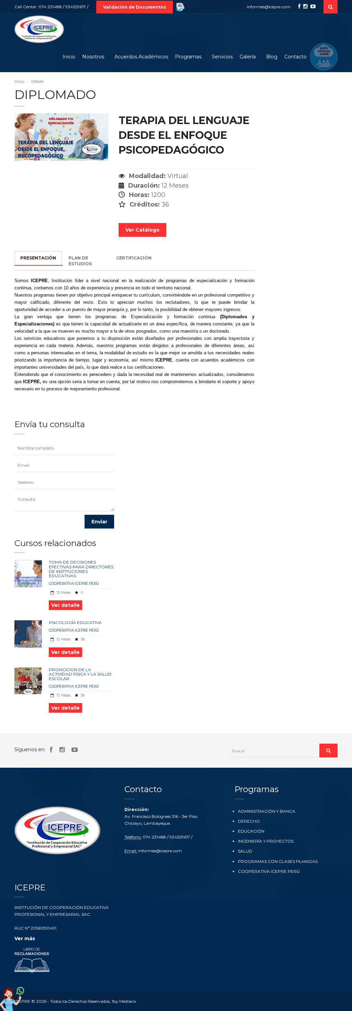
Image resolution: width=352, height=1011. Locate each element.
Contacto (295, 57)
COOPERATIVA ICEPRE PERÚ (74, 583)
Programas (188, 57)
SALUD (245, 851)
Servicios (222, 57)
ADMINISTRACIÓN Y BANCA (266, 811)
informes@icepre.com (268, 6)
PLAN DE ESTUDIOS (80, 260)
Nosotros (93, 57)
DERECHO (249, 821)
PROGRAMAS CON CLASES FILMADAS (278, 861)
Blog (271, 57)
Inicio (69, 57)
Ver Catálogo (142, 230)
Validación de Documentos (134, 7)
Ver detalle (65, 605)
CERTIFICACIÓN (134, 257)
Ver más (24, 938)
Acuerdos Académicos (141, 57)
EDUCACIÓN (251, 831)
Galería (248, 57)
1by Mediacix (124, 1001)
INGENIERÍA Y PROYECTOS (266, 841)
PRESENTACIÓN (38, 257)
